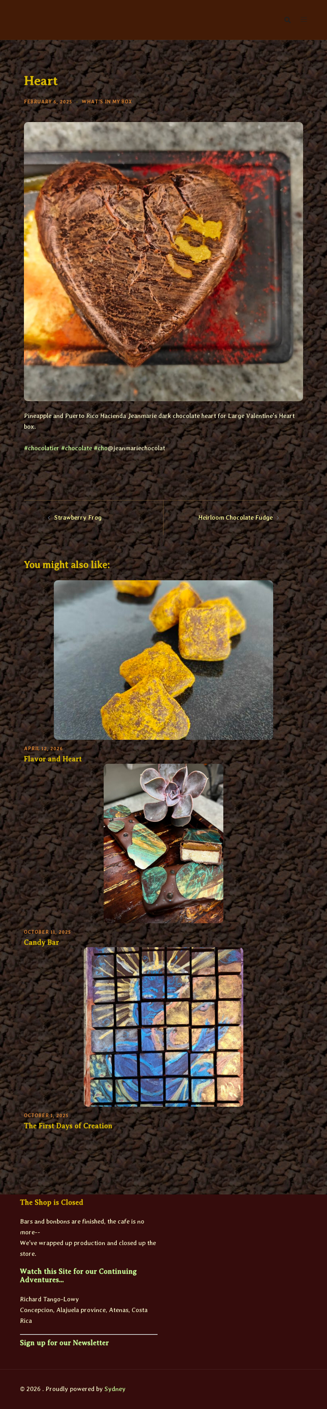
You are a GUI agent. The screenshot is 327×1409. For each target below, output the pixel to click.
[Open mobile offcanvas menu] (304, 19)
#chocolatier (41, 448)
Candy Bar (41, 942)
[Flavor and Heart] (163, 659)
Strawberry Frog (78, 517)
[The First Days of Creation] (163, 1026)
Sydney (115, 1389)
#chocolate (76, 448)
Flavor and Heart (53, 759)
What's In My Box (107, 101)
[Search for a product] (287, 20)
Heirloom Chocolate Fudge (235, 517)
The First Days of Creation (68, 1126)
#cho (101, 448)
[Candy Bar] (163, 843)
